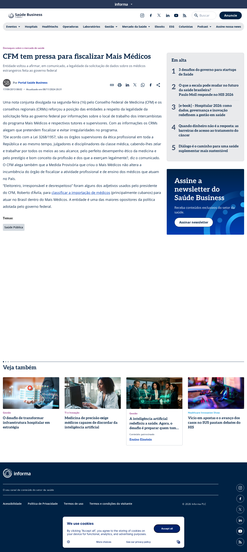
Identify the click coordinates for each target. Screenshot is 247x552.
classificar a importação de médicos (81, 192)
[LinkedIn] (168, 15)
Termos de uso (73, 503)
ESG (171, 26)
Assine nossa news (228, 26)
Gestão (109, 26)
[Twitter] (159, 15)
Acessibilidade (12, 503)
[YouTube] (176, 15)
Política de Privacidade (43, 503)
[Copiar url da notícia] (112, 85)
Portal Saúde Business (32, 82)
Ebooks (160, 26)
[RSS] (185, 15)
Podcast (202, 26)
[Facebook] (151, 15)
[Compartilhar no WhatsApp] (143, 85)
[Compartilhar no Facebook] (150, 85)
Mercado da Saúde (134, 26)
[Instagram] (142, 15)
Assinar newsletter (193, 222)
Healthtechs (50, 26)
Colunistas (186, 26)
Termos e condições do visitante (111, 503)
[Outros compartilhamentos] (158, 85)
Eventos (11, 26)
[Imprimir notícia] (120, 85)
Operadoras (70, 26)
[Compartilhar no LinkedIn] (127, 85)
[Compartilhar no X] (135, 85)
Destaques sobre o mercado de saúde (23, 48)
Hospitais (31, 26)
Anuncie (230, 15)
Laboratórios (91, 26)
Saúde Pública (13, 227)
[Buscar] (196, 15)
